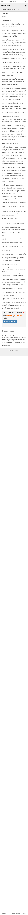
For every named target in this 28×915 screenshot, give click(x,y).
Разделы (16, 350)
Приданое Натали (8, 335)
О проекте (10, 350)
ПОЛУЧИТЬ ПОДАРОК (9, 321)
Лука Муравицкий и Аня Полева (18, 913)
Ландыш (4, 913)
